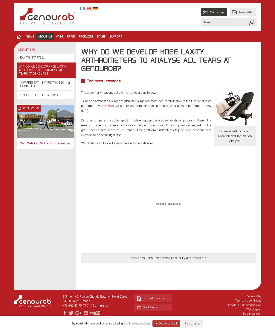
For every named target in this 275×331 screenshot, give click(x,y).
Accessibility (254, 296)
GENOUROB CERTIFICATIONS (38, 95)
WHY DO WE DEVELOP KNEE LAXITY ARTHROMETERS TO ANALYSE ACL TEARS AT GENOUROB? (42, 70)
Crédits (232, 305)
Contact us (217, 12)
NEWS (30, 36)
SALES (101, 36)
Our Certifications (153, 298)
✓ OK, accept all (166, 323)
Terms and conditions (248, 300)
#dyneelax (107, 106)
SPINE (71, 36)
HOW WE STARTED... (32, 57)
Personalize (193, 323)
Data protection (252, 313)
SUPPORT (115, 36)
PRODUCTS (86, 36)
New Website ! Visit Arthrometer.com (45, 143)
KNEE (59, 36)
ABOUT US (45, 36)
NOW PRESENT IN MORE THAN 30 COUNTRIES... (41, 84)
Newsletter (246, 12)
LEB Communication (249, 305)
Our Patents (150, 307)
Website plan (253, 309)
